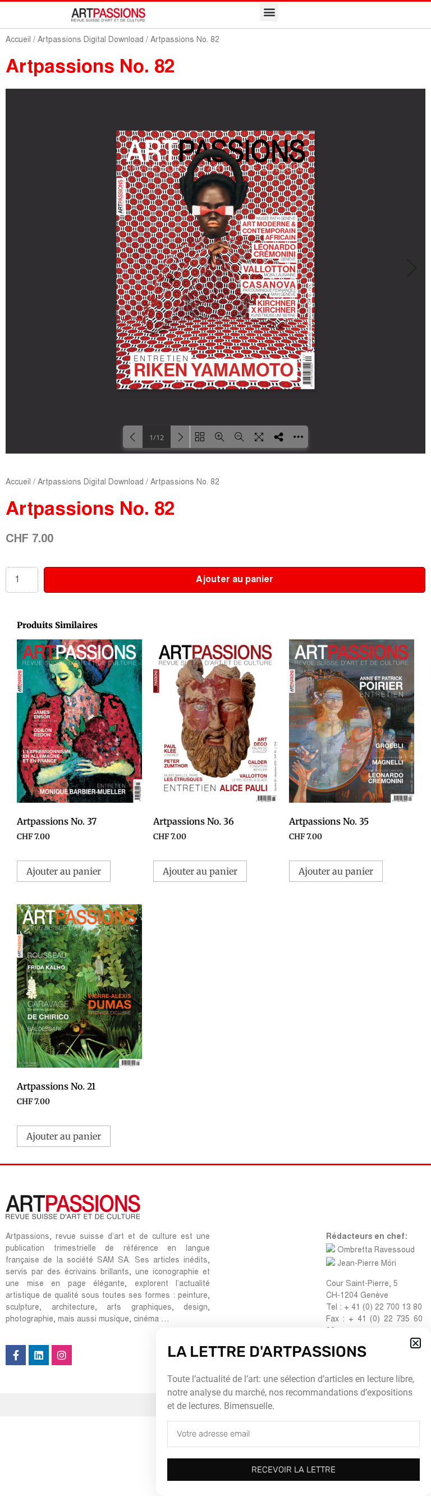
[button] (415, 1343)
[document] (215, 748)
